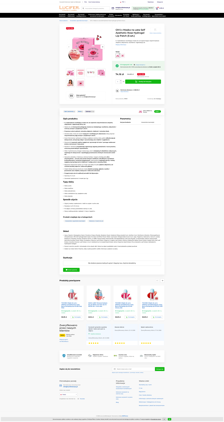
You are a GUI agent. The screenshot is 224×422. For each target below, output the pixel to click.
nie (164, 419)
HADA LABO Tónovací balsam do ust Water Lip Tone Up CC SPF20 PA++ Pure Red (97, 304)
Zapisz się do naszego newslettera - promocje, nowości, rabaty (127, 372)
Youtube (82, 398)
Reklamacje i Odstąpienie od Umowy (150, 402)
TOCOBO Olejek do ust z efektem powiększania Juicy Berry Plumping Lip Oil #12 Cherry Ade (124, 305)
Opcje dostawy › (124, 91)
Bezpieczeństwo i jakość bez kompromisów (151, 405)
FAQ (85, 2)
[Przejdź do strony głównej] (69, 8)
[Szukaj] (83, 8)
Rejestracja (151, 2)
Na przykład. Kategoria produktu (94, 8)
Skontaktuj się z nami (145, 384)
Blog (117, 402)
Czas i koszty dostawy (94, 2)
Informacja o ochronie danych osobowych (151, 398)
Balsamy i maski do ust (96, 221)
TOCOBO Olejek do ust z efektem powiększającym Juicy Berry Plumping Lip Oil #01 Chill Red (152, 305)
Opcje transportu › (141, 64)
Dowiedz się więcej (156, 419)
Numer (118, 82)
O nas (140, 388)
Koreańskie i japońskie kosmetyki (79, 20)
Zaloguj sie (160, 2)
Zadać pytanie (72, 270)
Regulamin (142, 391)
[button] (102, 47)
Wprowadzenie (63, 20)
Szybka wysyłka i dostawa (100, 356)
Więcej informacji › (121, 44)
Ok (169, 419)
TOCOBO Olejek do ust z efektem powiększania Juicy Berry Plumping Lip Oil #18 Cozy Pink (71, 305)
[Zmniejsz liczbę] (121, 83)
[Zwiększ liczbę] (121, 81)
